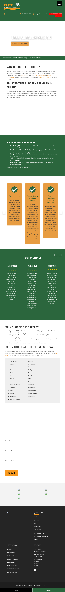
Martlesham (31, 387)
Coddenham (31, 396)
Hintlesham (13, 396)
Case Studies (37, 530)
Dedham (12, 367)
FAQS (35, 523)
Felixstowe (31, 373)
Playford (30, 381)
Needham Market (15, 399)
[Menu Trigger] (59, 3)
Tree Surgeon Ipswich (40, 533)
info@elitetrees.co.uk (41, 14)
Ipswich (30, 361)
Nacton (12, 370)
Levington (31, 370)
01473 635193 (26, 14)
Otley (11, 390)
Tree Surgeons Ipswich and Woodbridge (15, 58)
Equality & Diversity (12, 559)
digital (35, 585)
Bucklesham (31, 376)
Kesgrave (12, 381)
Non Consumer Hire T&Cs (13, 569)
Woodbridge (13, 361)
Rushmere (12, 364)
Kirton (11, 376)
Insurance (9, 549)
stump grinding (40, 75)
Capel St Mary (32, 393)
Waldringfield (32, 379)
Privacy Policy (11, 562)
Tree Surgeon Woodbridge (41, 536)
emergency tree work (45, 77)
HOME (35, 517)
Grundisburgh (32, 390)
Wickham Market (15, 384)
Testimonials (37, 527)
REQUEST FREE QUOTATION (20, 43)
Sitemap (36, 540)
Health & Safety (11, 556)
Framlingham (32, 364)
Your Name (9, 441)
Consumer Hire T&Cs (12, 565)
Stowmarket (31, 367)
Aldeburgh (31, 384)
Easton (12, 393)
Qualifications (11, 552)
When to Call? (9, 461)
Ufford (12, 379)
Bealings (12, 387)
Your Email (9, 451)
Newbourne (13, 373)
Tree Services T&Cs (12, 572)
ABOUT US (36, 520)
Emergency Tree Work (56, 15)
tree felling (24, 75)
